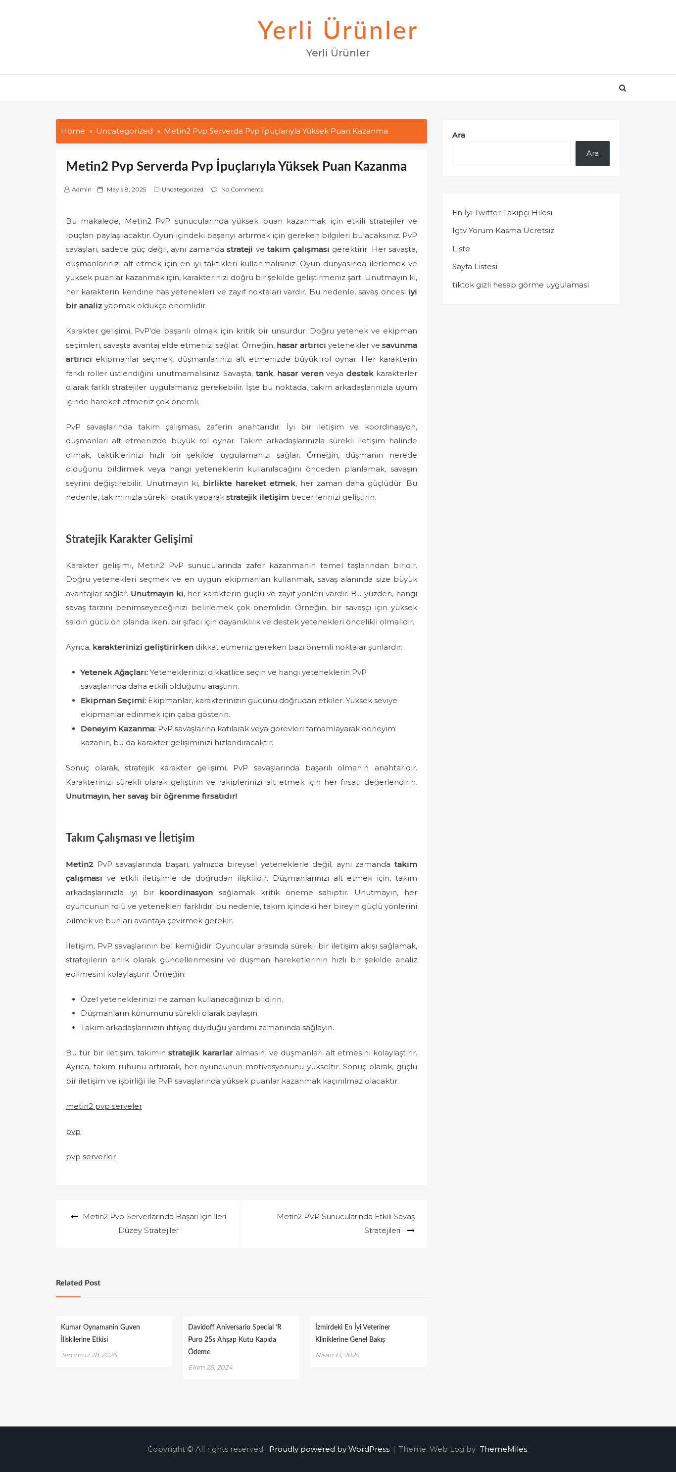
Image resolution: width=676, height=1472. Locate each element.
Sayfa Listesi (474, 266)
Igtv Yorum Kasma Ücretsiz (503, 230)
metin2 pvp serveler (104, 1106)
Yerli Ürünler (338, 31)
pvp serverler (91, 1156)
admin (82, 189)
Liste (461, 248)
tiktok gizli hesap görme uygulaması (520, 284)
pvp (73, 1131)
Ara (458, 135)
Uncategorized (182, 189)
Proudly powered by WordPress (330, 1449)
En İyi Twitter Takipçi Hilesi (502, 212)
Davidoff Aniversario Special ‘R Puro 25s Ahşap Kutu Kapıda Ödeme (235, 1340)
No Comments (242, 189)
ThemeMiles (503, 1449)
